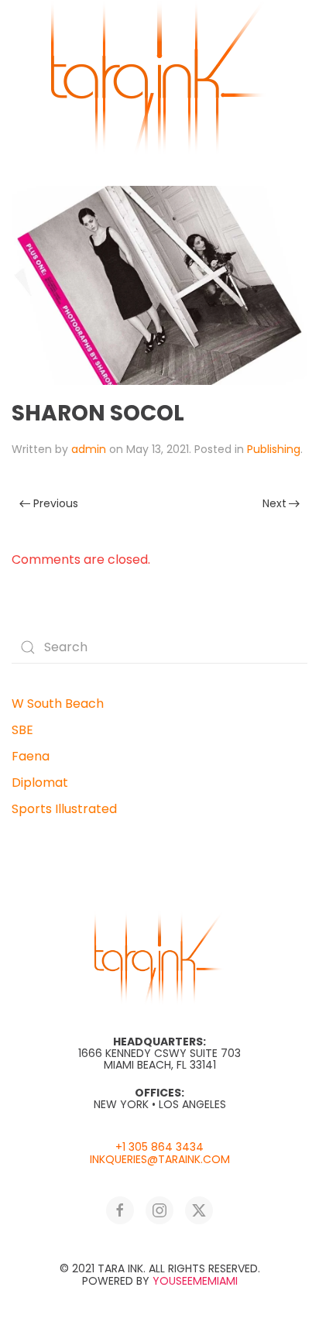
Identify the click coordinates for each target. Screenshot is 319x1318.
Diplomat (40, 782)
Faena (31, 756)
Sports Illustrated (64, 809)
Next (274, 503)
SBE (22, 730)
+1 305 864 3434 (159, 1147)
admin (88, 449)
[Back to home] (159, 77)
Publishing (273, 449)
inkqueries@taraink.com (160, 1159)
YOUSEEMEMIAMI (195, 1281)
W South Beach (58, 703)
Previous (55, 503)
